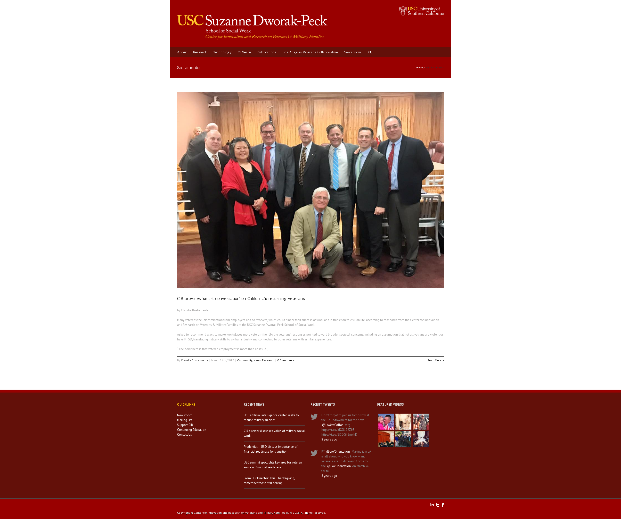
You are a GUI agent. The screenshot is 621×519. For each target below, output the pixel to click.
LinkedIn (432, 504)
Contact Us (184, 434)
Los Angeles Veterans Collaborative (310, 52)
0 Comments (285, 360)
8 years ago (329, 439)
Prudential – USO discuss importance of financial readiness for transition (270, 449)
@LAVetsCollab (332, 425)
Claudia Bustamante (194, 360)
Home (419, 67)
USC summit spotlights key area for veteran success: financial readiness (273, 464)
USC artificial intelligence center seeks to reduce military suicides (271, 417)
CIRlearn (244, 52)
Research (200, 52)
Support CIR (185, 425)
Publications (266, 52)
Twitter (437, 505)
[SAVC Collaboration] (421, 421)
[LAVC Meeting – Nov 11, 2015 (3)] (421, 439)
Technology (222, 52)
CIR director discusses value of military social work (274, 433)
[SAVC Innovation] (403, 421)
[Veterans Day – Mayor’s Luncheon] (403, 439)
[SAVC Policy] (386, 421)
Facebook (443, 505)
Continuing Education (191, 430)
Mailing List (184, 420)
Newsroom (352, 52)
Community (244, 360)
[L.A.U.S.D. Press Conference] (386, 439)
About (182, 52)
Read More (434, 360)
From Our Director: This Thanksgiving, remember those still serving (269, 480)
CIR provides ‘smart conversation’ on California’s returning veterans (241, 298)
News (257, 360)
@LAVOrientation (338, 451)
